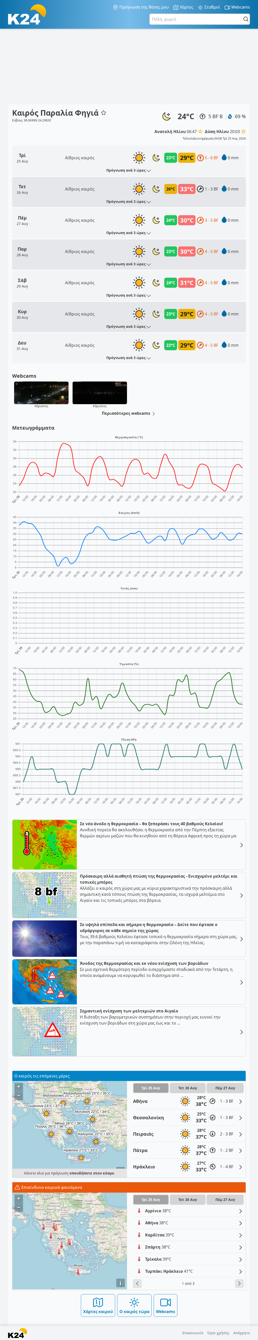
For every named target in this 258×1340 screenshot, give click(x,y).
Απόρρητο (241, 1332)
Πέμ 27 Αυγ (225, 1088)
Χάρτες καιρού (98, 1311)
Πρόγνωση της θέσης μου (143, 7)
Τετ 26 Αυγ (187, 1088)
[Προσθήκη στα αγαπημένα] (104, 113)
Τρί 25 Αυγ (151, 1088)
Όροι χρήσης (218, 1332)
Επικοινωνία (192, 1332)
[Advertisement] (129, 66)
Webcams (240, 7)
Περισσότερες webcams (126, 413)
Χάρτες (186, 7)
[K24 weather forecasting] (27, 14)
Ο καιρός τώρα (134, 1311)
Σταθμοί (211, 7)
